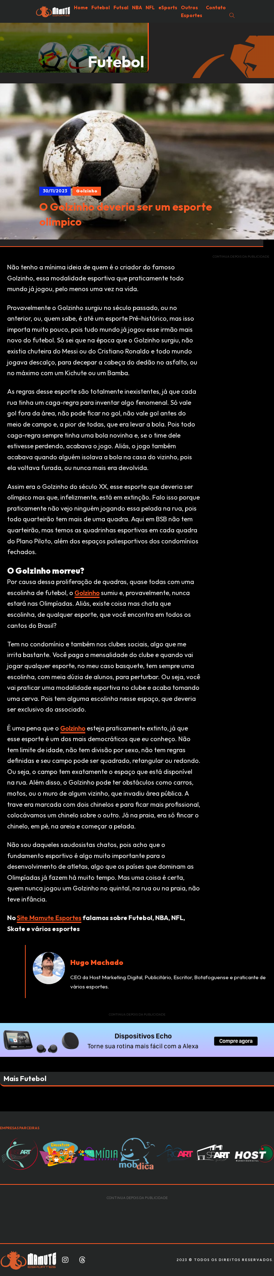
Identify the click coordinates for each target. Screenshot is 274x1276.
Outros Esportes (191, 11)
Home (81, 7)
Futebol (100, 7)
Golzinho (87, 593)
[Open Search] (232, 15)
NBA (137, 7)
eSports (167, 7)
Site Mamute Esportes (49, 918)
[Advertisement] (241, 371)
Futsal (120, 7)
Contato (216, 7)
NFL (150, 7)
